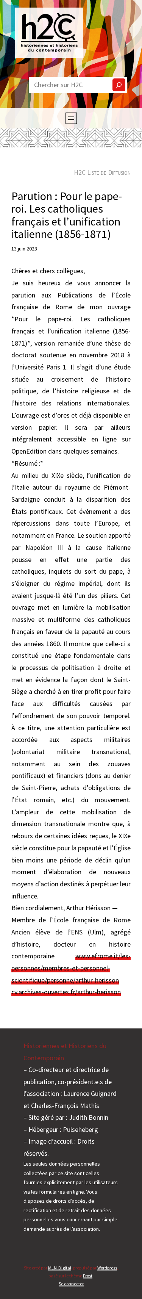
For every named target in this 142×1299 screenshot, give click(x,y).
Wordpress (107, 1268)
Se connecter (71, 1283)
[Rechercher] (118, 84)
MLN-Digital (59, 1268)
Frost (87, 1276)
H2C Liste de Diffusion (102, 172)
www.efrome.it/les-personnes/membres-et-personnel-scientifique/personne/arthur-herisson (71, 968)
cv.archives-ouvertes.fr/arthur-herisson (66, 992)
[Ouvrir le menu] (71, 118)
